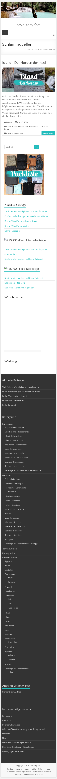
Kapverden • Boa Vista (14, 283)
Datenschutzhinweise (11, 725)
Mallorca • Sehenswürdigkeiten (19, 288)
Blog (4, 738)
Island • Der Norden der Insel (24, 63)
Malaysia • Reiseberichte (15, 453)
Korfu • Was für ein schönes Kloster (21, 221)
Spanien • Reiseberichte (14, 462)
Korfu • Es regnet (12, 231)
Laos (7, 630)
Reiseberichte (7, 424)
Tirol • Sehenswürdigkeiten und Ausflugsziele (25, 211)
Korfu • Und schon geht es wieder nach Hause (26, 216)
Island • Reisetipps (20, 126)
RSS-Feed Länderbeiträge (29, 240)
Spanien (8, 652)
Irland (7, 613)
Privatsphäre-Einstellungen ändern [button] (16, 743)
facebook (10, 769)
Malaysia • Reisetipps (13, 522)
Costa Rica (9, 570)
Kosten (8, 514)
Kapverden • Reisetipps (14, 509)
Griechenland (10, 254)
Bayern (11, 578)
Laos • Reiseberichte (13, 449)
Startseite (37, 49)
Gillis (9, 604)
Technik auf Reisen (9, 549)
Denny (9, 122)
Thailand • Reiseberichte (15, 466)
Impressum (7, 716)
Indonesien (12, 491)
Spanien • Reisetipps (13, 531)
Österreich (9, 647)
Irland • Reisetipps (12, 496)
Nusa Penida (13, 608)
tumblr (27, 769)
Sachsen (11, 582)
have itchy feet (28, 25)
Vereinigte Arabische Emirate (16, 669)
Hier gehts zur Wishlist (11, 692)
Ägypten (8, 561)
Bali (9, 599)
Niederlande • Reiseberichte (16, 458)
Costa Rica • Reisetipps (14, 484)
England (8, 587)
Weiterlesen (48, 133)
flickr (40, 769)
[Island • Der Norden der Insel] (28, 69)
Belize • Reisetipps (12, 479)
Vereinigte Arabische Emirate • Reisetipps (21, 544)
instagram (19, 769)
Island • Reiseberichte (14, 440)
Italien (7, 621)
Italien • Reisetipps (12, 505)
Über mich (6, 720)
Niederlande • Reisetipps (15, 526)
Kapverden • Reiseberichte (16, 445)
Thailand (8, 664)
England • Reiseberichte (14, 428)
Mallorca (11, 655)
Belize (7, 566)
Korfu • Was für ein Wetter (17, 226)
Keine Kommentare (14, 133)
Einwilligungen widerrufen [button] (13, 751)
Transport (9, 539)
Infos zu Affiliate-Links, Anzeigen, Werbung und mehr (24, 729)
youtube (47, 769)
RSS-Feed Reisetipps (26, 269)
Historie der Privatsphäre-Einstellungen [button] (18, 747)
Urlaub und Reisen (9, 558)
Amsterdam (12, 642)
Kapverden (9, 626)
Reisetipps (33, 126)
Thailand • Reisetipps (13, 535)
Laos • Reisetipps (12, 518)
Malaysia (8, 634)
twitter (34, 769)
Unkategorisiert (8, 553)
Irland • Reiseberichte (13, 436)
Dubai (10, 672)
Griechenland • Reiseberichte (17, 432)
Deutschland (10, 574)
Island (8, 126)
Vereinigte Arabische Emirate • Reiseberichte (23, 470)
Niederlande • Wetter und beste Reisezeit (23, 259)
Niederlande (10, 639)
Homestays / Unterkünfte (15, 488)
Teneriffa (11, 659)
